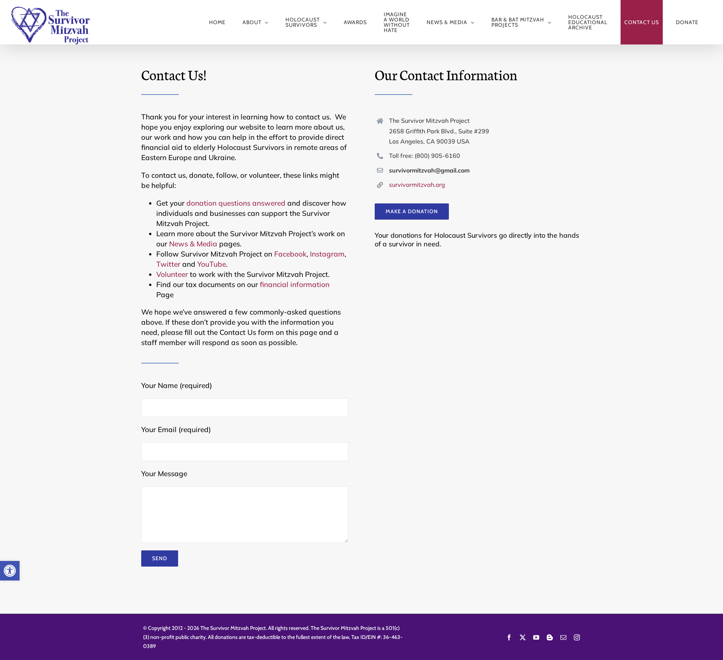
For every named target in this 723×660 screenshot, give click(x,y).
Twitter (168, 264)
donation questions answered (235, 203)
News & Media (193, 243)
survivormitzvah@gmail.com (429, 170)
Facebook (290, 253)
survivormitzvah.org (417, 184)
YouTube (211, 264)
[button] (10, 571)
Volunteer (172, 274)
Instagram (327, 253)
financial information (294, 284)
